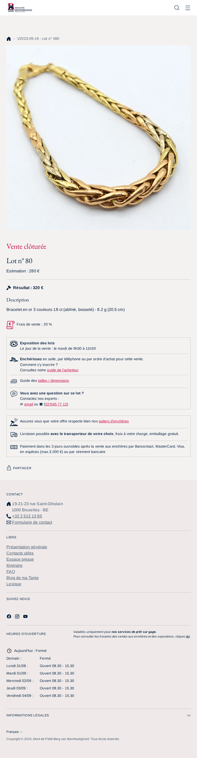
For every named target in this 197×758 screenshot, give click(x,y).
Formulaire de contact (32, 522)
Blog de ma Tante (22, 578)
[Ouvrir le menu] (188, 8)
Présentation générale (26, 547)
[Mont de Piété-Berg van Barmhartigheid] (19, 7)
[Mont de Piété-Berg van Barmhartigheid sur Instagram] (18, 617)
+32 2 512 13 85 (27, 516)
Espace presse (20, 559)
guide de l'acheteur (62, 370)
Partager (22, 468)
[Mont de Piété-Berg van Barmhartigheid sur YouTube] (26, 617)
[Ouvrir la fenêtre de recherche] (177, 8)
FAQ (10, 571)
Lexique (13, 584)
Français (12, 732)
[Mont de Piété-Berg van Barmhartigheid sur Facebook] (9, 617)
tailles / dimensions (53, 380)
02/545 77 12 (56, 404)
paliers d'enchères (114, 421)
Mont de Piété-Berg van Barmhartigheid (61, 739)
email (28, 404)
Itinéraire (14, 565)
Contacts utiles (20, 553)
